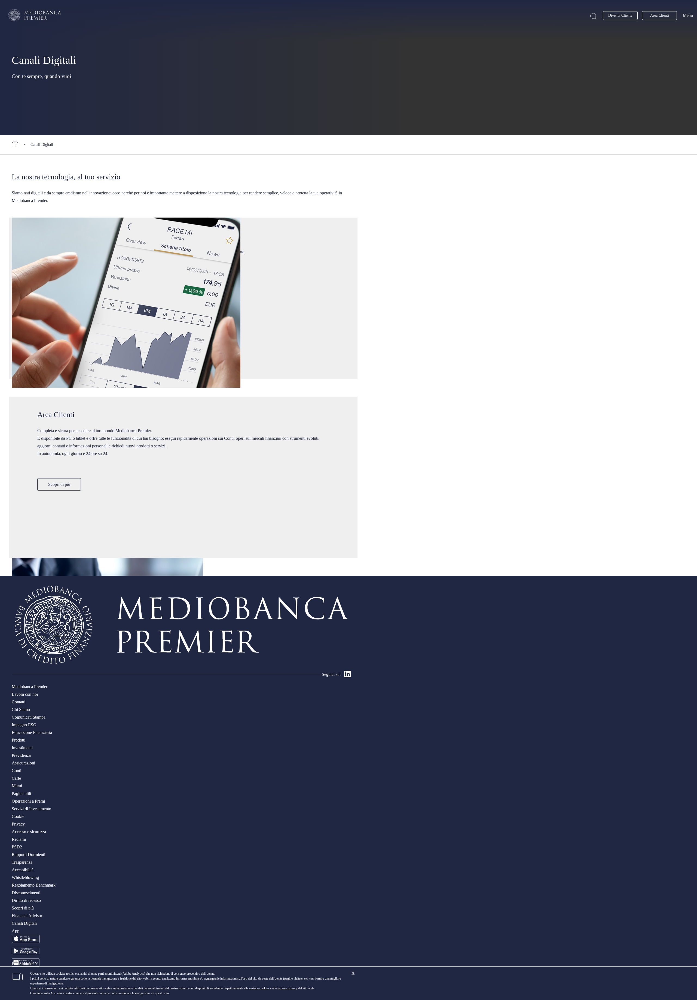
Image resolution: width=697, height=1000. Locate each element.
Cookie (18, 816)
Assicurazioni (23, 763)
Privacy (18, 824)
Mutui (17, 786)
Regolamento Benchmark (34, 885)
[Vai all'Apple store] (26, 942)
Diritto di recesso (26, 900)
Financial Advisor (27, 915)
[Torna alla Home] (35, 15)
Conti (16, 770)
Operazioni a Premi (28, 801)
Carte (16, 778)
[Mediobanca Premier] (18, 144)
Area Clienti (659, 15)
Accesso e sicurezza (29, 831)
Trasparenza (22, 862)
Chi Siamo (21, 709)
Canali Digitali (24, 923)
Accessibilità (22, 870)
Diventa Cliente (620, 15)
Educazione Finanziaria (32, 732)
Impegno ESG (24, 724)
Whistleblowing (25, 877)
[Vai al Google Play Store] (25, 953)
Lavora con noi (25, 694)
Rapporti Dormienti (28, 854)
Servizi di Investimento (31, 808)
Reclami (19, 839)
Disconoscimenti (26, 892)
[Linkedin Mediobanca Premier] (347, 675)
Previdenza (21, 755)
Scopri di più (59, 484)
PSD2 (17, 847)
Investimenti (22, 747)
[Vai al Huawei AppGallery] (25, 965)
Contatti (18, 702)
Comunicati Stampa (28, 717)
